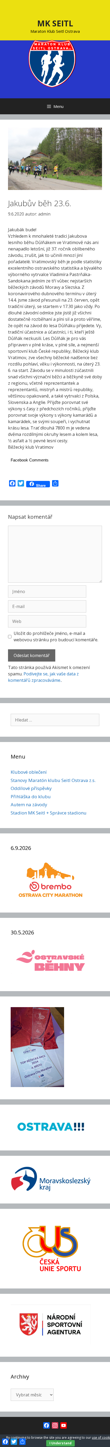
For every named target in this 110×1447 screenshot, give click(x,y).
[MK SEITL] (52, 63)
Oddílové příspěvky (31, 788)
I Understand (60, 1443)
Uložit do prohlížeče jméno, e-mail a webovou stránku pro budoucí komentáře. (56, 636)
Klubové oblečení (29, 772)
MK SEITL (55, 23)
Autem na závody (29, 804)
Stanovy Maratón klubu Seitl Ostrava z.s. (53, 780)
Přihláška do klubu (31, 796)
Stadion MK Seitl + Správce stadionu (49, 813)
